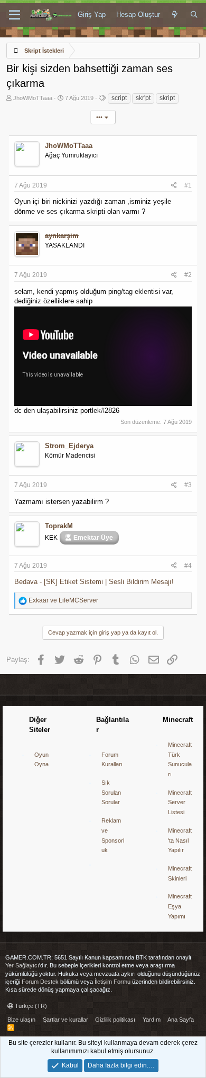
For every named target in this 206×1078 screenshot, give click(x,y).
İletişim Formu (112, 981)
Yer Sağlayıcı (22, 965)
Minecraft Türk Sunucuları (180, 759)
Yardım (152, 1019)
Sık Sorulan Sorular (111, 792)
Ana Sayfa (180, 1019)
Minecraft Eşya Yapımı (180, 906)
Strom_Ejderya (69, 446)
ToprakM (59, 526)
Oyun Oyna (41, 759)
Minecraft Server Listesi (180, 802)
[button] (14, 15)
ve (63, 600)
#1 (188, 185)
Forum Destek (40, 981)
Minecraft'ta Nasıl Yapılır (180, 840)
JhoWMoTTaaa (32, 98)
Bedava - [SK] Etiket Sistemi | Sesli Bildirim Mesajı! (94, 582)
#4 (188, 565)
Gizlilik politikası (115, 1019)
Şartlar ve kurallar (65, 1019)
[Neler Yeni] (175, 15)
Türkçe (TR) (30, 1006)
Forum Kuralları (112, 759)
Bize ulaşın (21, 1019)
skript (167, 98)
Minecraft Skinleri (180, 873)
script (119, 98)
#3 (188, 485)
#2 (188, 275)
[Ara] (194, 15)
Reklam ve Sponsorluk (112, 835)
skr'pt (143, 98)
